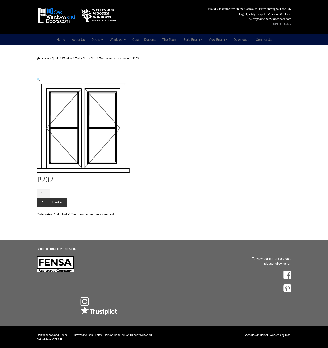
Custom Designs (144, 39)
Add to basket (52, 202)
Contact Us (264, 39)
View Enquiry (218, 39)
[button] (39, 79)
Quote (55, 58)
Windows (116, 39)
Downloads (241, 39)
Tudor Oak (81, 58)
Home (61, 39)
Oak (93, 58)
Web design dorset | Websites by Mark (268, 335)
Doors (96, 39)
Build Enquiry (192, 39)
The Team (169, 39)
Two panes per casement (114, 58)
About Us (78, 39)
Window (67, 58)
